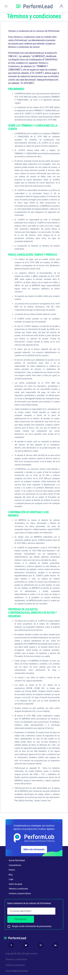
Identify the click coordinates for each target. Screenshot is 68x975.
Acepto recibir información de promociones (29, 926)
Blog (10, 874)
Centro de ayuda (15, 884)
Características (15, 865)
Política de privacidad (15, 965)
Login (11, 879)
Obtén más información (34, 849)
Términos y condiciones (18, 888)
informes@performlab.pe (17, 971)
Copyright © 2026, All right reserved (21, 953)
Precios (12, 870)
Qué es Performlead (17, 860)
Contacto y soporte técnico (20, 893)
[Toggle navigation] (6, 6)
